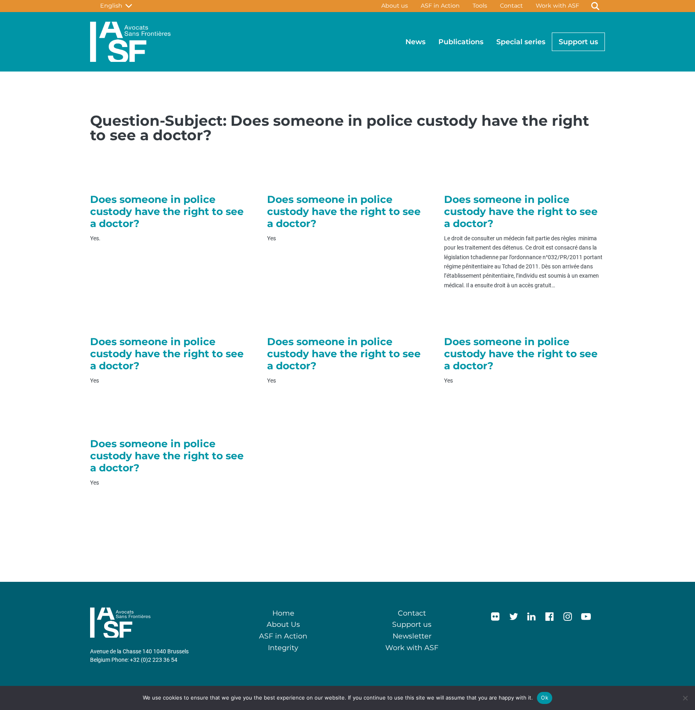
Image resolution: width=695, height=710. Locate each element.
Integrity (283, 647)
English (112, 5)
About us (394, 5)
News (415, 41)
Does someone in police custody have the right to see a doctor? (167, 211)
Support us (578, 41)
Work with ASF (557, 5)
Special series (520, 41)
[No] (685, 698)
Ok (544, 697)
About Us (283, 624)
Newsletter (412, 636)
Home (283, 613)
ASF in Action (440, 5)
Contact (511, 5)
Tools (480, 5)
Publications (460, 41)
